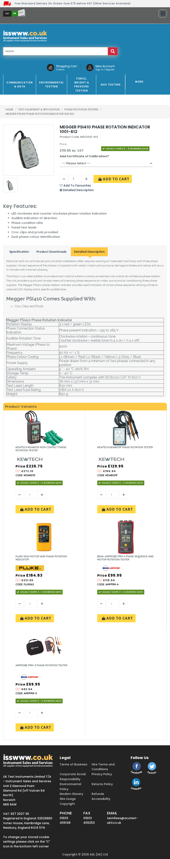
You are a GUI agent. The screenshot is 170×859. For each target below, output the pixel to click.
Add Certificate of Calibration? (84, 156)
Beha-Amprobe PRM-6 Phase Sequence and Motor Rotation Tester (125, 558)
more (139, 81)
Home (9, 109)
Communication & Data (19, 84)
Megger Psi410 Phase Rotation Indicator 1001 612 (40, 114)
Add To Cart (115, 179)
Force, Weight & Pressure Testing (81, 84)
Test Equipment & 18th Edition (39, 109)
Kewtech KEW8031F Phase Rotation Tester (125, 447)
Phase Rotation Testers (81, 109)
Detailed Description (89, 252)
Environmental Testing (51, 84)
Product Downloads (51, 252)
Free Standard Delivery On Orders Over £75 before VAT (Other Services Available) (73, 3)
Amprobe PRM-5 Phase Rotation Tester (41, 665)
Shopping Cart (66, 66)
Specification (19, 252)
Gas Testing (111, 84)
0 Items (60, 69)
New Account (105, 66)
